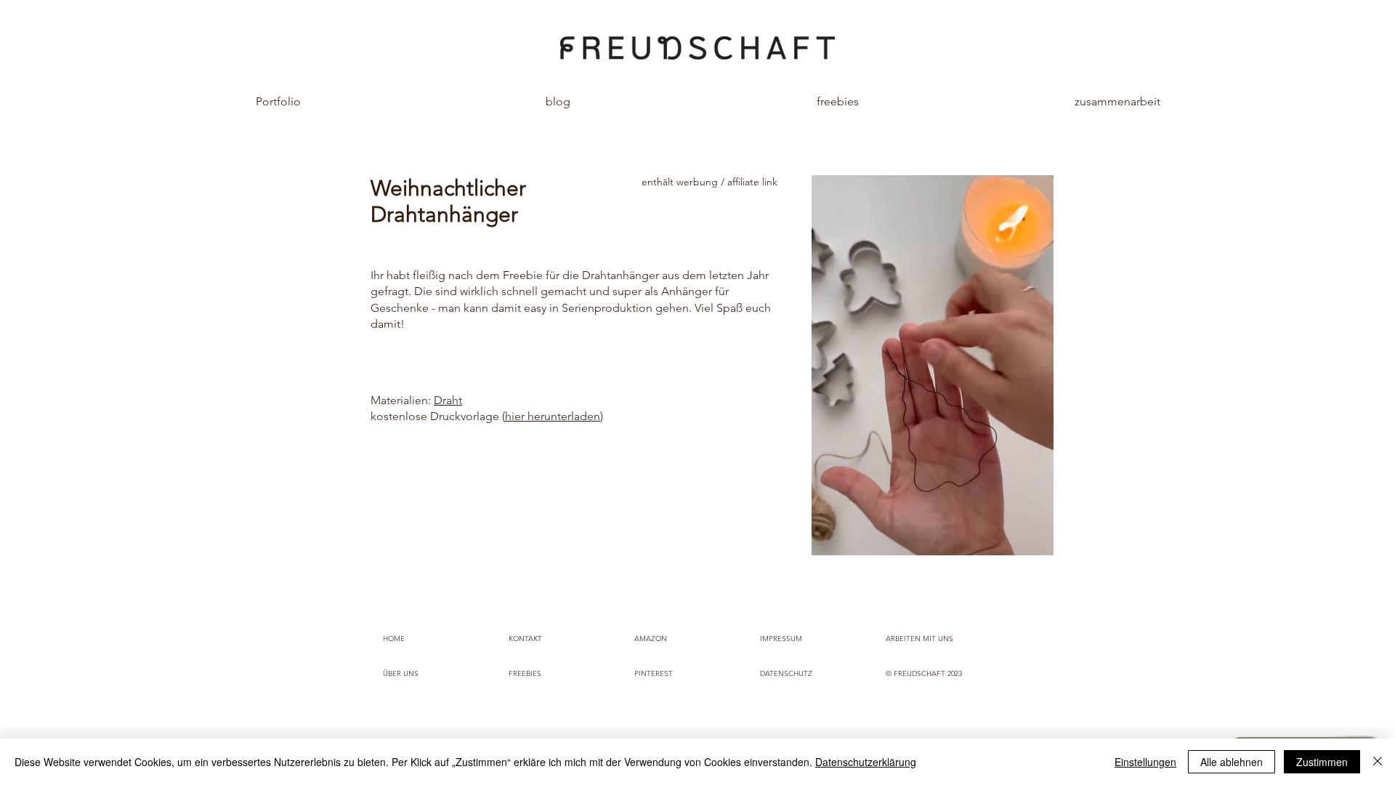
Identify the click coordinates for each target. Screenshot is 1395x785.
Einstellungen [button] (1145, 761)
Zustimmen (1322, 761)
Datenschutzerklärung (865, 761)
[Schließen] (1377, 761)
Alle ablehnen (1231, 761)
